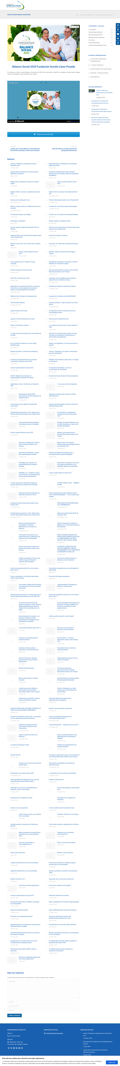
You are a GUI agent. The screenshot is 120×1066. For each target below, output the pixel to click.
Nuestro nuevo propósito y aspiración (60, 708)
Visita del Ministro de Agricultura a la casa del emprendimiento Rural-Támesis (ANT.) (24, 780)
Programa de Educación (56, 779)
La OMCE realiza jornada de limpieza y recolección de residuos (61, 950)
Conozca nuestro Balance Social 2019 (22, 895)
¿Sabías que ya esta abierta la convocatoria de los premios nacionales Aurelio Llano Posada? (29, 690)
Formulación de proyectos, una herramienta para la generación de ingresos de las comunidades (29, 536)
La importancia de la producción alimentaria (62, 773)
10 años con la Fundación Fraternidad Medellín (63, 214)
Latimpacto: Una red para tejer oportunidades (63, 206)
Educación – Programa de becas (99, 73)
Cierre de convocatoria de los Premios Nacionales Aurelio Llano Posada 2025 (64, 228)
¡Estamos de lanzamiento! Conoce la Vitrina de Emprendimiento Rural (63, 405)
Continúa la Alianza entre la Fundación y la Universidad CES (28, 649)
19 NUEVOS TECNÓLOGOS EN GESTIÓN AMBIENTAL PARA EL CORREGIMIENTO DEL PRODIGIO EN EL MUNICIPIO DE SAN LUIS (68, 549)
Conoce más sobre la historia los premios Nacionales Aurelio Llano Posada (29, 548)
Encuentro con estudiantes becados (21, 916)
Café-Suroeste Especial (17, 302)
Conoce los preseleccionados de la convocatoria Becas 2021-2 (64, 595)
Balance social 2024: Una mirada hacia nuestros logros (25, 244)
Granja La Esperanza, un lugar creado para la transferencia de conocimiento (66, 690)
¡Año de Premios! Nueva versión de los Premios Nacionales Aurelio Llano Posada (63, 271)
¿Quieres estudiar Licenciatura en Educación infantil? (24, 825)
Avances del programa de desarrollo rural (68, 788)
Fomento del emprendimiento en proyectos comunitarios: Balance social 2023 (23, 360)
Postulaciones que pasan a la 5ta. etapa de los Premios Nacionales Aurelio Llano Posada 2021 (25, 514)
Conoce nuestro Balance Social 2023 (21, 368)
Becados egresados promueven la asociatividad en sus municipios (64, 933)
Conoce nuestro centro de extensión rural (61, 808)
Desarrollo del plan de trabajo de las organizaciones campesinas (60, 699)
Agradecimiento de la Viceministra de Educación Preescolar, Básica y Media (25, 925)
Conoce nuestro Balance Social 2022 (21, 432)
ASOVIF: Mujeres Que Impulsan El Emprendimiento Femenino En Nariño (22, 376)
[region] (60, 1061)
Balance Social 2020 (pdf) (45, 134)
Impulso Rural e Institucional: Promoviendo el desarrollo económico (24, 172)
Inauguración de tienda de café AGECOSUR (62, 296)
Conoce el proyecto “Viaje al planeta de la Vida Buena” (63, 303)
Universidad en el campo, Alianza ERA (22, 773)
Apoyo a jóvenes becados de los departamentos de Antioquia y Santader (67, 736)
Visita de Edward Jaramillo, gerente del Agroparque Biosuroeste (68, 679)
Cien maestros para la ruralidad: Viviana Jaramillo (22, 262)
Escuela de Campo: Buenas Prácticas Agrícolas (63, 376)
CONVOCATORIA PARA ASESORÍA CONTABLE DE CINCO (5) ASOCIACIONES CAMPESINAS (25, 709)
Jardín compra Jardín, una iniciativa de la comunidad (30, 815)
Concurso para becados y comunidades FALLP (26, 843)
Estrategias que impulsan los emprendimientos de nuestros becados (28, 464)
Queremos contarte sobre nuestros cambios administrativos (62, 395)
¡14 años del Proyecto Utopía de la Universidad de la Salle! (25, 334)
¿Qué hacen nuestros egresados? (29, 885)
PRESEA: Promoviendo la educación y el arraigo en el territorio (63, 360)
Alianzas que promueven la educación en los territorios (65, 628)
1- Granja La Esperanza (97, 65)
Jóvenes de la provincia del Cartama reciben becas (30, 764)
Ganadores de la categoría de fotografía (66, 798)
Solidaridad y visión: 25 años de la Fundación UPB (24, 385)
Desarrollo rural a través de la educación (61, 879)
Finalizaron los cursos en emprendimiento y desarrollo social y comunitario (23, 788)
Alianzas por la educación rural (20, 200)
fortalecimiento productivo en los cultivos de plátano (67, 659)
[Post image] (8, 164)
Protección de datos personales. (54, 1033)
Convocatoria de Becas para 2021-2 (30, 628)
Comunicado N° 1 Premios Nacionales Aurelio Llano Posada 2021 (67, 639)
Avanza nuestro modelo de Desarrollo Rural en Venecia (24, 228)
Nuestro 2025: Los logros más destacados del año (63, 192)
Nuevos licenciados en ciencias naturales (28, 679)
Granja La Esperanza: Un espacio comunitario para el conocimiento (63, 352)
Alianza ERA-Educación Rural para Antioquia (62, 910)
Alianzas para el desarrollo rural (59, 319)
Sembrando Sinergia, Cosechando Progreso (62, 286)
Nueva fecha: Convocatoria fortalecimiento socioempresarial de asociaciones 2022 (68, 444)
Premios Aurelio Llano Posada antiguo (101, 69)
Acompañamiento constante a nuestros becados (66, 649)
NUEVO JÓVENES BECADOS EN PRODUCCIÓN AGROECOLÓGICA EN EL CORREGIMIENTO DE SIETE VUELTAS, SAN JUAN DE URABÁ (68, 537)
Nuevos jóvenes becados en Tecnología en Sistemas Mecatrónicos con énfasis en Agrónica (28, 525)
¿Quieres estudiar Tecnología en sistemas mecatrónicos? (67, 585)
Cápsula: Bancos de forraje (18, 311)
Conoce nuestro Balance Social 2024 (28, 252)
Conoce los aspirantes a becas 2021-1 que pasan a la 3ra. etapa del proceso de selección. (25, 717)
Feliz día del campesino (17, 852)
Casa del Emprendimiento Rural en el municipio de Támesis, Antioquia (25, 933)
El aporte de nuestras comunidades (60, 885)
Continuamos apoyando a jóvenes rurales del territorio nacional (29, 699)
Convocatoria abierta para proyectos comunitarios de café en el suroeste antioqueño (30, 586)
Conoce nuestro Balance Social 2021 (60, 473)
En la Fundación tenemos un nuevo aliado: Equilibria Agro (23, 344)
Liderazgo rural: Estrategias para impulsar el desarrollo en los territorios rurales (62, 279)
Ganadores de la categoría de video (21, 798)
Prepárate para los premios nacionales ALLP (65, 833)
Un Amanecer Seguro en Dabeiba (20, 214)
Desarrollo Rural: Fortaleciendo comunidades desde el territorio (63, 164)
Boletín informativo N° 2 (17, 879)
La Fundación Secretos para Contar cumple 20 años (63, 326)
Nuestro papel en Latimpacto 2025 (59, 221)
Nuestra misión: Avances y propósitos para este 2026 (25, 192)
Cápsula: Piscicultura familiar (19, 325)
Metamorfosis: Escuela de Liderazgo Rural (23, 296)
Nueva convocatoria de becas (66, 842)
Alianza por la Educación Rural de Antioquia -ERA (67, 514)
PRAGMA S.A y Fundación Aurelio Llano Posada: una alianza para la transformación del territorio (29, 474)
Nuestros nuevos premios (65, 852)
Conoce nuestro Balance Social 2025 (66, 182)
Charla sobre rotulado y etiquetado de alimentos (64, 824)
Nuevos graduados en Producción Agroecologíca (64, 902)
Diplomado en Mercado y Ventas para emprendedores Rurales (29, 453)
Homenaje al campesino (17, 221)
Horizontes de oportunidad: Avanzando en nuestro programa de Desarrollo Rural (30, 395)
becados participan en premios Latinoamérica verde (63, 871)
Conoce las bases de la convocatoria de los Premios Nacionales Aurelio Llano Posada (67, 669)
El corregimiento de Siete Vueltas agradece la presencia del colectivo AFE (63, 941)
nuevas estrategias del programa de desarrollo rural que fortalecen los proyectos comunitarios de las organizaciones (68, 605)
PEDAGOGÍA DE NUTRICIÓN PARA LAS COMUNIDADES (67, 504)
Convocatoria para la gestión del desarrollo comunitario (23, 405)
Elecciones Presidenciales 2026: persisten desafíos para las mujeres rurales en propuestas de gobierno (64, 173)
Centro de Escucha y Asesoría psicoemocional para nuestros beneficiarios (28, 659)
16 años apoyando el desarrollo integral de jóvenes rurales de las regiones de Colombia (24, 483)
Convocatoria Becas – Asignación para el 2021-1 (64, 725)
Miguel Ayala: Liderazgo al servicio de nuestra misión (24, 182)
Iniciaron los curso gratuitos (19, 808)
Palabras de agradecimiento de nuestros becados (66, 745)
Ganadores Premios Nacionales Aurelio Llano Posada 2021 (24, 504)
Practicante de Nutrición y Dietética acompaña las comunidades (24, 902)
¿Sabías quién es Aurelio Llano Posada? (61, 616)
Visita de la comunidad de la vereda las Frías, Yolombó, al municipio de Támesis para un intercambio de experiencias (63, 335)
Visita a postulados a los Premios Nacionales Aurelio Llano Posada (24, 577)
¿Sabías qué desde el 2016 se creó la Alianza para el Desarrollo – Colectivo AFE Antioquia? (29, 559)
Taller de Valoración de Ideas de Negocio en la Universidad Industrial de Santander (68, 525)
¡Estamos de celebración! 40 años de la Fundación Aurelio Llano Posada (29, 444)
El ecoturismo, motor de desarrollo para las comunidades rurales (62, 311)
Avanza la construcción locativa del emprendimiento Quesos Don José (60, 917)
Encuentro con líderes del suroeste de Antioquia (63, 243)
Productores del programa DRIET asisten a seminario (23, 950)
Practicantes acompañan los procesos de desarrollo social (61, 764)
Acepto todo (111, 1062)
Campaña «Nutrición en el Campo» (68, 814)
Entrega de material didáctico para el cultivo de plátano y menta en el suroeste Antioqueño (67, 424)
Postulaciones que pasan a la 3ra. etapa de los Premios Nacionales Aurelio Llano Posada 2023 (25, 413)
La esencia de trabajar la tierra (19, 745)
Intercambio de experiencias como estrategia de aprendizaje (63, 569)
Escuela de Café (15, 755)
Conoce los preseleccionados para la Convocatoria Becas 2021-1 (60, 717)
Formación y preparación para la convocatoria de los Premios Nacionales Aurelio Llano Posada (64, 756)
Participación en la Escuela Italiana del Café (62, 924)
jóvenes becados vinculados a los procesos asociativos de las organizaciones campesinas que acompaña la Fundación (29, 618)
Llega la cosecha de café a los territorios (28, 735)
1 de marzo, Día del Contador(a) (67, 384)
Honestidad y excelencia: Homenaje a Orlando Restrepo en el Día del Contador (63, 262)
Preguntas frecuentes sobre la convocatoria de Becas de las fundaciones (28, 726)
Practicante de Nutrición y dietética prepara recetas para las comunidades (62, 863)
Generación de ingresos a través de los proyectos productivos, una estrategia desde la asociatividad (68, 464)
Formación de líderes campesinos (59, 576)
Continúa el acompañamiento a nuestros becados (28, 638)
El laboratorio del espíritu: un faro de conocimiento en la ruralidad (60, 368)
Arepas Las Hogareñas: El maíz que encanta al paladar (63, 344)
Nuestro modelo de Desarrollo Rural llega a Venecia (62, 252)
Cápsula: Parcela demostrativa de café (22, 319)
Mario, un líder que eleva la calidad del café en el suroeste (25, 207)
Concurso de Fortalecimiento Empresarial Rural (98, 60)
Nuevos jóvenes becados (26, 668)
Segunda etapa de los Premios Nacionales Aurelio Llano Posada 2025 (25, 236)
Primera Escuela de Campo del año (21, 270)
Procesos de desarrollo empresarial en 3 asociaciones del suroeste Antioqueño (61, 453)
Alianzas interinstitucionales (19, 910)
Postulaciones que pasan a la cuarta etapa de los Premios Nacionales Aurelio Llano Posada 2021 (25, 595)
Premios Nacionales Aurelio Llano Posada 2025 (63, 200)
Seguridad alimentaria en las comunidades (23, 871)
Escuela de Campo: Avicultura (58, 235)
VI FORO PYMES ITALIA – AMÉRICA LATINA (68, 483)
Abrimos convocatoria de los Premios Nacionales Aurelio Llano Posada (67, 434)
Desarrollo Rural (95, 77)
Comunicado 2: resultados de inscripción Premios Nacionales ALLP (67, 414)
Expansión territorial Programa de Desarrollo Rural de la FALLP (29, 494)
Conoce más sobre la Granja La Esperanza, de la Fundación (67, 559)
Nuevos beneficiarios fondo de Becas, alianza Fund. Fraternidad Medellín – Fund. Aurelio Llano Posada (64, 494)
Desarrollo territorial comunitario (59, 895)
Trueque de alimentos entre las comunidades (24, 863)
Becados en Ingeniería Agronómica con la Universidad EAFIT (29, 958)
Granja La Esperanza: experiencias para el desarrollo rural (23, 164)
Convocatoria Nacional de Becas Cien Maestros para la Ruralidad (29, 423)
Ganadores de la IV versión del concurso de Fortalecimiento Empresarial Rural (23, 941)
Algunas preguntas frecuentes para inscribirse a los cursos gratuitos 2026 (29, 834)
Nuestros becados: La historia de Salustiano (24, 351)
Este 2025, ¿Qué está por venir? (20, 278)
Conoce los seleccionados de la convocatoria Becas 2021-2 (24, 569)
